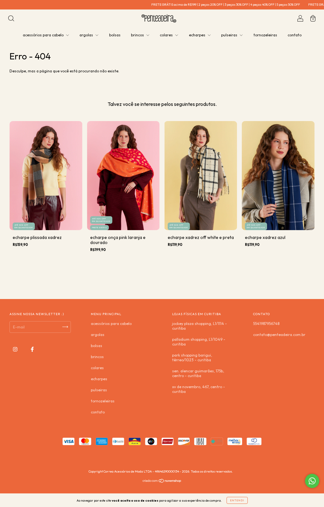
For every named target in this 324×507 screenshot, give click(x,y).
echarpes (197, 35)
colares (167, 35)
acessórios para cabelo (44, 35)
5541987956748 (266, 323)
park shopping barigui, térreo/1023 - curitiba (192, 357)
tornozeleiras (265, 35)
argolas (86, 35)
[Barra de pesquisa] (11, 19)
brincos (138, 35)
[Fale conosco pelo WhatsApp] (312, 481)
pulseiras (229, 35)
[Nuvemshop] (162, 481)
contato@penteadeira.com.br (279, 334)
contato (295, 35)
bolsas (115, 35)
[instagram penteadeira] (15, 349)
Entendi (237, 500)
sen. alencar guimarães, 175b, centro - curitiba (198, 373)
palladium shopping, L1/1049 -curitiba (198, 341)
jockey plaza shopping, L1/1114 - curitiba (199, 326)
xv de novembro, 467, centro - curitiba (198, 389)
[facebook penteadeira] (32, 349)
